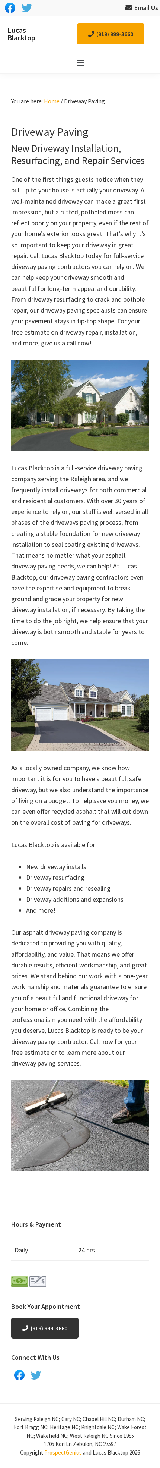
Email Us (146, 7)
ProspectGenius (63, 1452)
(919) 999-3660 (114, 34)
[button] (80, 63)
